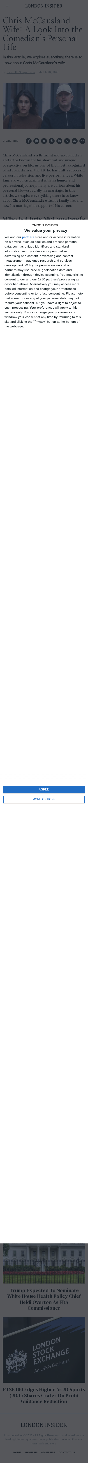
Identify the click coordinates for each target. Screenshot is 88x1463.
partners (28, 237)
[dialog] (44, 732)
